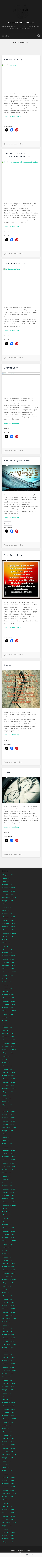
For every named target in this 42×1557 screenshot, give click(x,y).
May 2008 (6, 1500)
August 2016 (8, 1241)
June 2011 (7, 1390)
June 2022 (7, 1018)
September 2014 (9, 1315)
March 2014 (7, 1328)
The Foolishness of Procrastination (17, 155)
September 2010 (9, 1416)
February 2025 (9, 914)
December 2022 (9, 998)
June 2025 (7, 904)
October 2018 (8, 1160)
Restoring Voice (21, 22)
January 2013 (8, 1358)
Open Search (38, 36)
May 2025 (6, 907)
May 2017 (6, 1215)
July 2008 (7, 1497)
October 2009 (8, 1448)
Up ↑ (21, 1549)
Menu (7, 36)
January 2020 (8, 1111)
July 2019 (7, 1131)
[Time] (21, 787)
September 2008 (9, 1490)
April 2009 (7, 1468)
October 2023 (8, 966)
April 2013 (7, 1351)
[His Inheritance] (21, 577)
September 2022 (9, 1008)
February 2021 (9, 1069)
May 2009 (6, 1464)
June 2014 (7, 1322)
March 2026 (7, 882)
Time (7, 770)
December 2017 (9, 1192)
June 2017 (7, 1212)
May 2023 (6, 982)
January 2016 (8, 1264)
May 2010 (6, 1426)
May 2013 (6, 1348)
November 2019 (9, 1118)
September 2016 (9, 1238)
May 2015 (6, 1290)
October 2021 (8, 1043)
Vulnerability (13, 59)
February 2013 (9, 1354)
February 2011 (9, 1400)
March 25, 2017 (12, 450)
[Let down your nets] (21, 477)
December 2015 (9, 1267)
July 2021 (7, 1053)
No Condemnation (14, 263)
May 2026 (6, 878)
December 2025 (9, 888)
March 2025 (7, 911)
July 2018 (7, 1170)
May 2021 (6, 1060)
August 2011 (8, 1387)
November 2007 (9, 1513)
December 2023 (9, 959)
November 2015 (9, 1270)
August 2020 (8, 1089)
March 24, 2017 (12, 544)
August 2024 (8, 933)
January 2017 (8, 1225)
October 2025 (8, 891)
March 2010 (7, 1432)
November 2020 (9, 1079)
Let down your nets (17, 459)
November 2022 (9, 1001)
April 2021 (7, 1063)
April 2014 (7, 1325)
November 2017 (9, 1196)
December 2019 (9, 1115)
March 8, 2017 (11, 760)
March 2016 (7, 1257)
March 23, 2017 (12, 653)
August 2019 (8, 1128)
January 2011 (8, 1403)
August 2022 (8, 1011)
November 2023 (9, 962)
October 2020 (8, 1082)
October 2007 (8, 1516)
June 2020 (7, 1095)
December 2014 (9, 1306)
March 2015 (7, 1296)
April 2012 (7, 1377)
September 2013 (9, 1341)
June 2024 (7, 940)
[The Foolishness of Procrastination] (21, 180)
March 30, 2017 (12, 254)
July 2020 (7, 1092)
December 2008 (9, 1481)
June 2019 (7, 1134)
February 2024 (9, 953)
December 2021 (9, 1037)
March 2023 (7, 988)
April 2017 (7, 1218)
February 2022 (9, 1030)
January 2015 (8, 1302)
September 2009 (9, 1451)
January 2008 (8, 1506)
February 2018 (9, 1186)
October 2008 (8, 1487)
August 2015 (8, 1280)
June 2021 (7, 1056)
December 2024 (9, 920)
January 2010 (8, 1438)
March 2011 (7, 1396)
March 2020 (7, 1105)
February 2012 (9, 1380)
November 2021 (9, 1040)
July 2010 (7, 1422)
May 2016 (6, 1251)
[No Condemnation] (21, 286)
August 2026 (8, 872)
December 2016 (9, 1228)
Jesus (7, 663)
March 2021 (7, 1066)
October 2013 (8, 1338)
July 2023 (7, 975)
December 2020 (9, 1076)
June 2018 (7, 1173)
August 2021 (8, 1050)
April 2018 (7, 1179)
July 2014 (7, 1319)
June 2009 (7, 1461)
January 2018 (8, 1189)
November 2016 (9, 1231)
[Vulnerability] (21, 77)
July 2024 (7, 937)
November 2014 (9, 1309)
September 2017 (9, 1202)
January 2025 (8, 917)
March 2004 (7, 1526)
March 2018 (7, 1183)
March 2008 (7, 1503)
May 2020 (6, 1098)
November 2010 (9, 1409)
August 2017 (8, 1205)
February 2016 (9, 1260)
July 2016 (7, 1244)
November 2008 (9, 1484)
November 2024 (9, 924)
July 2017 (7, 1209)
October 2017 (8, 1199)
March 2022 (7, 1027)
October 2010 (8, 1413)
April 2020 (7, 1102)
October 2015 (8, 1273)
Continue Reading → (12, 116)
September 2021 (9, 1047)
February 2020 (9, 1108)
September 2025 (9, 894)
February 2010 (9, 1435)
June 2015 (7, 1286)
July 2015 (7, 1283)
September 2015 (9, 1277)
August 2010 (8, 1419)
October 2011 (8, 1383)
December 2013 (9, 1335)
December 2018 (9, 1154)
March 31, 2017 (12, 144)
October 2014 (8, 1312)
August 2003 (8, 1539)
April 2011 (7, 1393)
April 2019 (7, 1141)
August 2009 (8, 1455)
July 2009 (7, 1458)
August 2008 (8, 1494)
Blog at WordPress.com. (21, 1547)
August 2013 (8, 1345)
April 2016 (7, 1254)
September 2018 (9, 1163)
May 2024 (6, 943)
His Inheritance (14, 553)
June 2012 (7, 1374)
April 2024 (7, 946)
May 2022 (6, 1021)
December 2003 (9, 1536)
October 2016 (8, 1234)
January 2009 (8, 1477)
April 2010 (7, 1429)
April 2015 (7, 1293)
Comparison (11, 367)
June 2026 (7, 875)
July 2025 (7, 901)
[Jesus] (21, 687)
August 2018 (8, 1166)
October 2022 (8, 1005)
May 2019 (6, 1137)
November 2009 (9, 1445)
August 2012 (8, 1370)
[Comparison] (21, 383)
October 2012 (8, 1364)
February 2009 (9, 1474)
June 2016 (7, 1247)
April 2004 (7, 1523)
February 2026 (9, 885)
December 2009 (9, 1442)
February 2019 (9, 1147)
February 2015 (9, 1299)
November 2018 (9, 1157)
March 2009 (7, 1471)
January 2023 (8, 995)
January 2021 (8, 1073)
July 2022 (7, 1014)
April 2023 (7, 985)
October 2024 (8, 927)
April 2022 (7, 1024)
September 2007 (9, 1519)
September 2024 (9, 930)
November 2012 (9, 1361)
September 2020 (9, 1086)
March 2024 (7, 950)
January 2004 (8, 1532)
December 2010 (9, 1406)
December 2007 (9, 1510)
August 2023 (8, 972)
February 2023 (9, 992)
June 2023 (7, 979)
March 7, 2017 (11, 852)
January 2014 (8, 1332)
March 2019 (7, 1144)
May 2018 (6, 1176)
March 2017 (7, 1222)
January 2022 (8, 1034)
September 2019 (9, 1124)
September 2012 (9, 1367)
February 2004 (9, 1529)
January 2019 (8, 1150)
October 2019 (8, 1121)
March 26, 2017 (12, 358)
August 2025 (8, 898)
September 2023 (9, 969)
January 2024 (8, 956)
